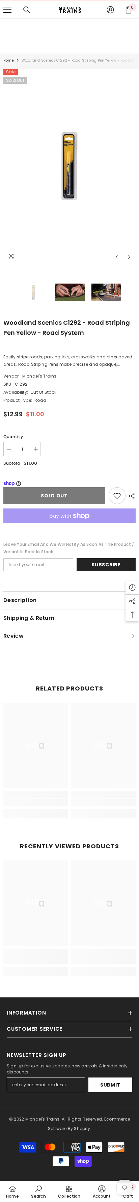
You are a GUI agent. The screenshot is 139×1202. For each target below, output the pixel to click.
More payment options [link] (69, 527)
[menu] (7, 10)
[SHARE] (131, 496)
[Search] (27, 10)
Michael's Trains (39, 376)
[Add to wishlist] (117, 495)
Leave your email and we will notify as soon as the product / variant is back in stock (68, 548)
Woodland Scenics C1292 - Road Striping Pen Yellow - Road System (66, 327)
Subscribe (105, 564)
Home (8, 60)
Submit (110, 1085)
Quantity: (13, 436)
